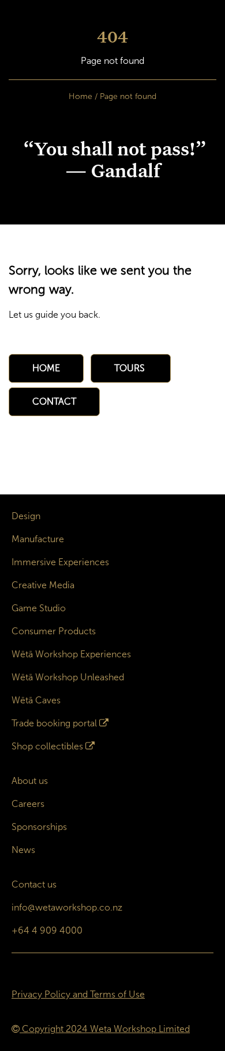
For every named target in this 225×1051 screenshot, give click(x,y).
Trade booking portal (54, 723)
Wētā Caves (36, 700)
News (23, 849)
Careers (28, 803)
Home (80, 96)
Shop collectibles (47, 746)
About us (30, 780)
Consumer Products (54, 631)
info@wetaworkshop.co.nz (67, 907)
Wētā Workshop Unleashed (68, 677)
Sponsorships (39, 826)
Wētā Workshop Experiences (71, 654)
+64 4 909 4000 (47, 930)
